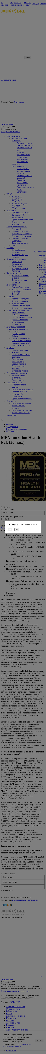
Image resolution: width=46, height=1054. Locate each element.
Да (10, 529)
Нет (16, 529)
